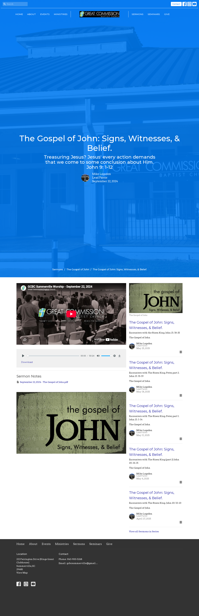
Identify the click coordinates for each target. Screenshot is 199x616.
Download (27, 362)
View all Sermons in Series (144, 531)
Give (167, 14)
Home (19, 14)
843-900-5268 (74, 559)
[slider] (53, 355)
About (31, 14)
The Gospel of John (77, 269)
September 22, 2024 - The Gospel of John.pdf (44, 382)
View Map (22, 572)
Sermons (137, 14)
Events (45, 14)
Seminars (154, 14)
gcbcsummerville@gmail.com (82, 563)
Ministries (60, 14)
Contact (176, 4)
